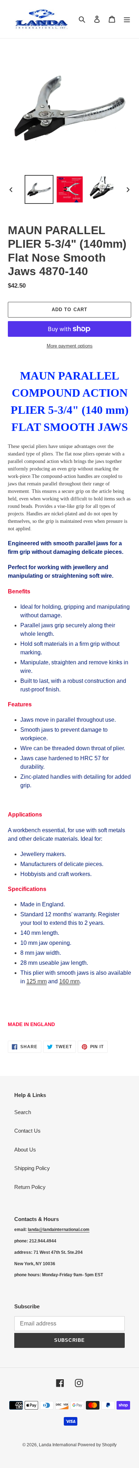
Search (22, 1112)
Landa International (58, 1444)
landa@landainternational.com (58, 1229)
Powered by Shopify (97, 1444)
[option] (39, 189)
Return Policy (30, 1187)
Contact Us (27, 1131)
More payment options (70, 346)
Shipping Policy (32, 1168)
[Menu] (126, 19)
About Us (25, 1150)
